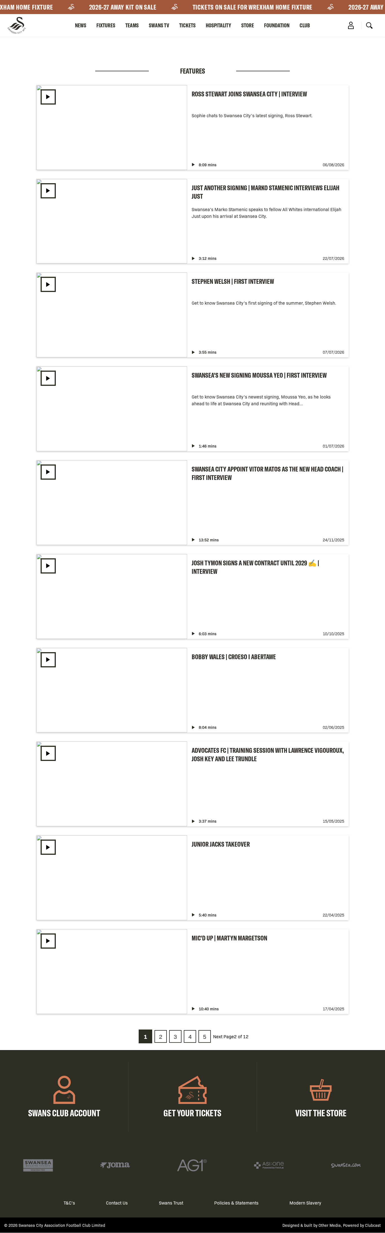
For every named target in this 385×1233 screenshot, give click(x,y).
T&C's (69, 1203)
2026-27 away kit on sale (117, 7)
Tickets (187, 25)
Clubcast (373, 1225)
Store (247, 25)
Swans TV (159, 25)
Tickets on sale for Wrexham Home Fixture (247, 7)
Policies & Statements (236, 1203)
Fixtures (105, 25)
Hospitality (218, 25)
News (80, 25)
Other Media (329, 1225)
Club (305, 25)
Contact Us (117, 1203)
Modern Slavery (305, 1203)
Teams (132, 25)
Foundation (276, 25)
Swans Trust (171, 1203)
